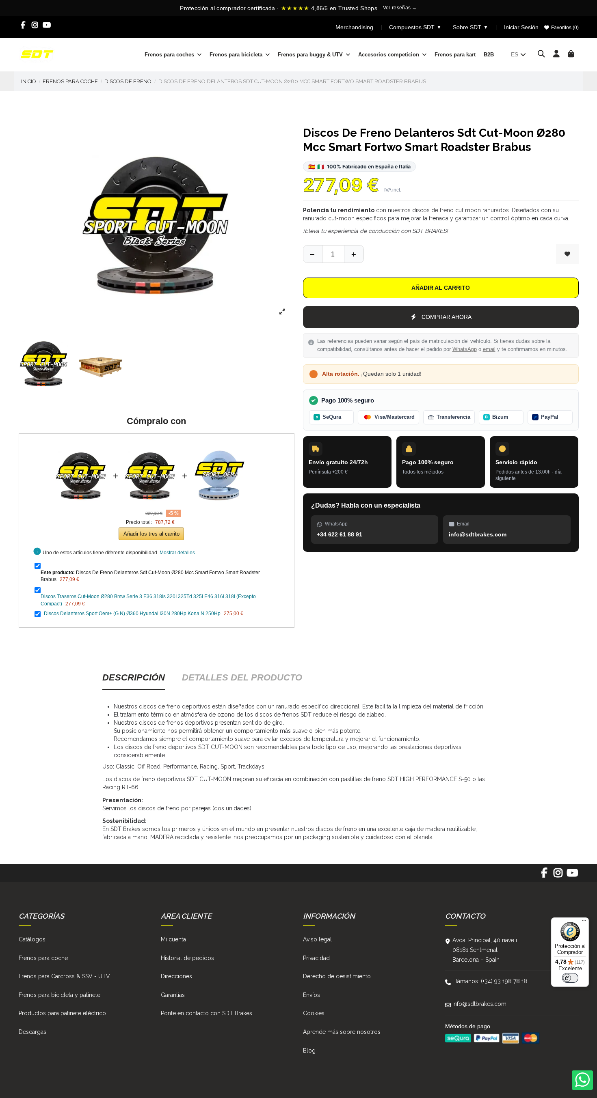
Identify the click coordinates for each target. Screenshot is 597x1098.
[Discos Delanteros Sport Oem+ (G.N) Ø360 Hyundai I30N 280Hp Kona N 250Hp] (219, 445)
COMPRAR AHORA (447, 317)
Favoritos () (564, 27)
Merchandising (354, 27)
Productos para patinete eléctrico (62, 1013)
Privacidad (316, 958)
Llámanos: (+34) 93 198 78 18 (490, 981)
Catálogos (32, 939)
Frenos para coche (43, 958)
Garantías (173, 995)
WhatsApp (464, 349)
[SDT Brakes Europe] (37, 54)
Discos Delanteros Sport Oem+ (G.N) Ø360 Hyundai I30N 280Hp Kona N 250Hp (132, 613)
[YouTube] (47, 25)
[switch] (570, 978)
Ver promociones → (431, 8)
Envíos (311, 995)
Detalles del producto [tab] (242, 677)
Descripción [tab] (133, 677)
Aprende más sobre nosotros (342, 1032)
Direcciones (176, 976)
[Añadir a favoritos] (567, 254)
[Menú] (584, 922)
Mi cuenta (173, 939)
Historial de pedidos (187, 958)
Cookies (313, 1013)
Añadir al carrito (440, 287)
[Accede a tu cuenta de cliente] (556, 54)
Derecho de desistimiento (337, 976)
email (489, 349)
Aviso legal (317, 939)
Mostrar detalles (177, 552)
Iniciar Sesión (521, 27)
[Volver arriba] (353, 254)
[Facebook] (23, 25)
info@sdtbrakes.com (479, 1004)
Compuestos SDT (415, 27)
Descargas (32, 1032)
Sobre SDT (470, 27)
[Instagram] (35, 25)
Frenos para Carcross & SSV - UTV (64, 976)
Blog (309, 1050)
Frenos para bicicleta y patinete (59, 995)
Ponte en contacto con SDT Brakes (206, 1013)
